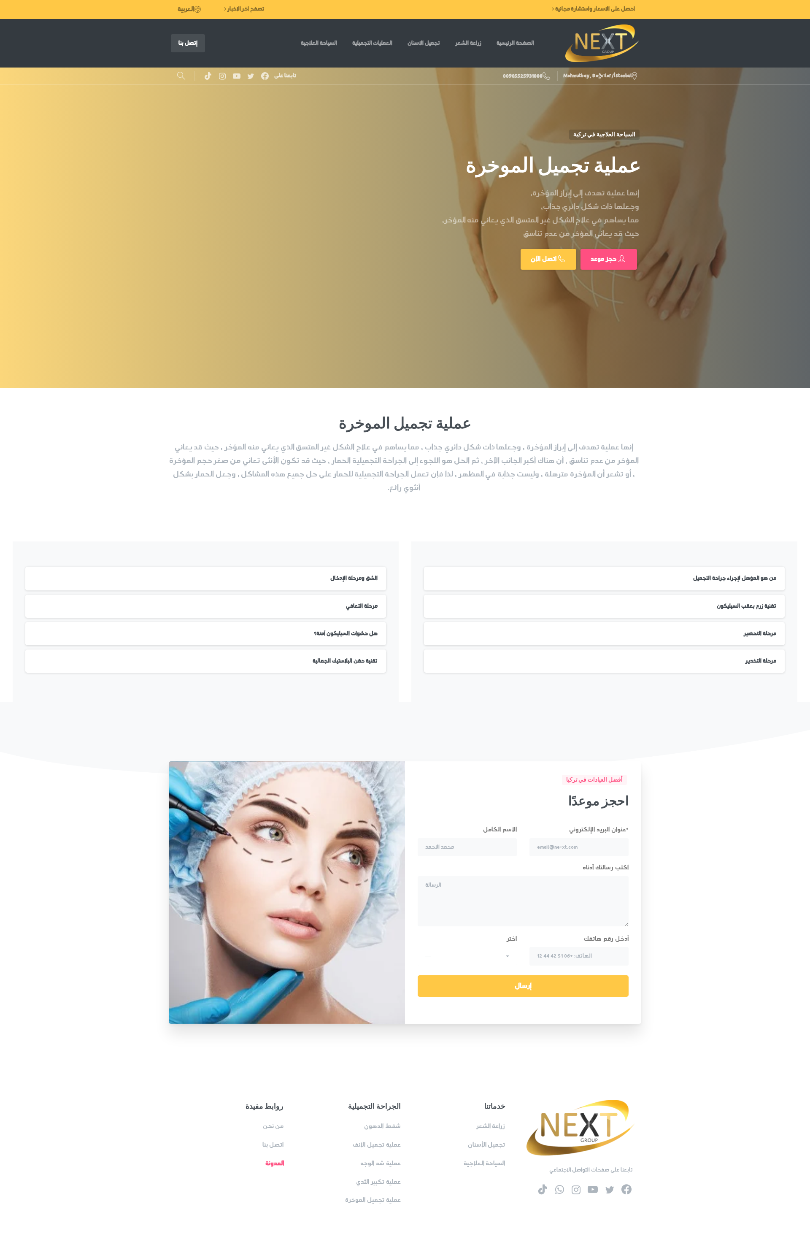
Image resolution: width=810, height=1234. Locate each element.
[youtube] (237, 76)
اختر (471, 947)
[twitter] (250, 76)
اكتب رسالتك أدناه (606, 867)
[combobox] (467, 956)
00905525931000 (523, 76)
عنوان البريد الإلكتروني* (599, 829)
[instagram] (222, 76)
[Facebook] (265, 76)
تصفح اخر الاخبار (245, 9)
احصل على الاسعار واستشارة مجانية (594, 9)
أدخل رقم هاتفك (606, 939)
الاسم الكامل (500, 829)
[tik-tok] (208, 76)
